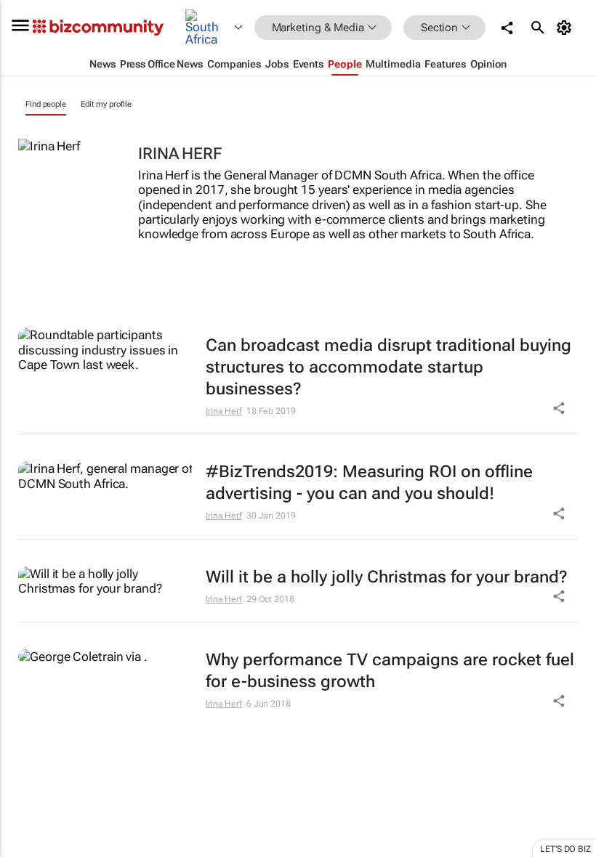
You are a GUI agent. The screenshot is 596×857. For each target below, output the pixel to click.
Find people (45, 104)
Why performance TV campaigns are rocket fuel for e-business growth (390, 670)
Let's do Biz (565, 849)
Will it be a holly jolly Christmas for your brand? (387, 577)
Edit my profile (106, 104)
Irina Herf (224, 411)
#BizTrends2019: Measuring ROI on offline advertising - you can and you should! (369, 482)
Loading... (27, 778)
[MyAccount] (566, 27)
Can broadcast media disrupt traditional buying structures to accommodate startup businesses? (388, 367)
